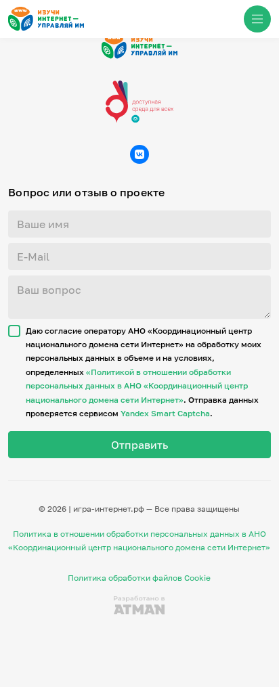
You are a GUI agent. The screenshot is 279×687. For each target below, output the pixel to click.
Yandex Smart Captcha (165, 413)
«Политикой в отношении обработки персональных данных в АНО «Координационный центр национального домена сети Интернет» (137, 386)
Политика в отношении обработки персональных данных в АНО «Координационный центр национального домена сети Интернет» (139, 540)
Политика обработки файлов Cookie (139, 578)
